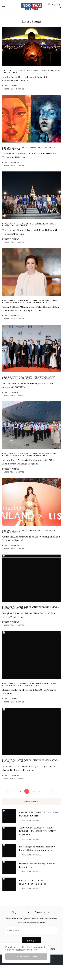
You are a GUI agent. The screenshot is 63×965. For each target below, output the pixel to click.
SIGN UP (31, 940)
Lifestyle (15, 149)
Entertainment (32, 147)
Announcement (10, 147)
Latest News (47, 70)
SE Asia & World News (21, 302)
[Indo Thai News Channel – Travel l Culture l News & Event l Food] (32, 6)
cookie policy (30, 949)
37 (49, 791)
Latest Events (33, 70)
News (57, 70)
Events (21, 70)
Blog (21, 147)
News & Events (33, 378)
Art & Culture (9, 70)
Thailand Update (10, 72)
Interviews (22, 683)
